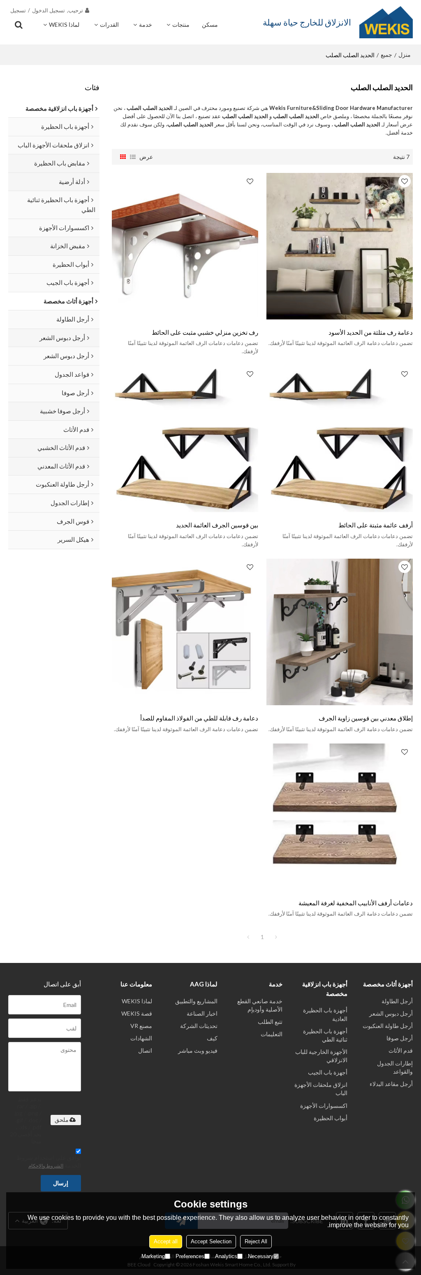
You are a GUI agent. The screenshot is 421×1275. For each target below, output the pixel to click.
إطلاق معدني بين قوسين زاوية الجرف (366, 718)
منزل (404, 54)
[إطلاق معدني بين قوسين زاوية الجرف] (339, 632)
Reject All (256, 1241)
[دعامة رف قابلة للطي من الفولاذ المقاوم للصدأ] (185, 632)
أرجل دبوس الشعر (391, 1013)
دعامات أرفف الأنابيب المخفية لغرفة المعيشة (355, 903)
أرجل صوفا (399, 1038)
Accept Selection (211, 1241)
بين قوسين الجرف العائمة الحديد (217, 525)
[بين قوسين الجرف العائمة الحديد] (185, 439)
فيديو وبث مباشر (197, 1050)
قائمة (133, 157)
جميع (386, 54)
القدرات (109, 24)
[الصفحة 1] (248, 937)
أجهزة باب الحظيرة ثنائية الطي (325, 1035)
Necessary (260, 1256)
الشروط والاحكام (45, 1166)
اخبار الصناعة (202, 1013)
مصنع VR (141, 1025)
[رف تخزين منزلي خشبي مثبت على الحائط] (185, 246)
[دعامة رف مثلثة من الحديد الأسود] (339, 246)
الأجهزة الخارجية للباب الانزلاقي (321, 1055)
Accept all (166, 1241)
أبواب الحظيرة (330, 1117)
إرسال (60, 1182)
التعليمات (271, 1033)
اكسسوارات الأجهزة (323, 1105)
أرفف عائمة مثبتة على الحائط (375, 525)
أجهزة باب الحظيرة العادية (325, 1014)
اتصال (145, 1050)
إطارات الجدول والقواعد (395, 1067)
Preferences (190, 1256)
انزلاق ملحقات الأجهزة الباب (320, 1088)
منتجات (181, 24)
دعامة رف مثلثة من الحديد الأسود (370, 332)
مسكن (210, 24)
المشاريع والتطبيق (196, 1001)
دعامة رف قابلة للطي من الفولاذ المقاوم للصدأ (199, 718)
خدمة (145, 24)
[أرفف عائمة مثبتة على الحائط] (339, 439)
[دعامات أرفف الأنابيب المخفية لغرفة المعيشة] (339, 817)
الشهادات (141, 1038)
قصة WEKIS (136, 1013)
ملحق (62, 1119)
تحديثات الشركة (198, 1025)
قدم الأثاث (401, 1050)
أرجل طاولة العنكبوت (388, 1025)
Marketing (153, 1256)
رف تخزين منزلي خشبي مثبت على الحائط (205, 332)
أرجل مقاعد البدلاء (391, 1083)
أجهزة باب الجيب (327, 1072)
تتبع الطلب (270, 1021)
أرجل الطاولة (397, 1001)
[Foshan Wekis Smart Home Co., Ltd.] (386, 22)
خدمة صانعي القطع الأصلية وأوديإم (259, 1005)
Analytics (226, 1256)
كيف (212, 1038)
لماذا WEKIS (64, 24)
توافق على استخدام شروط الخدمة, (48, 1161)
